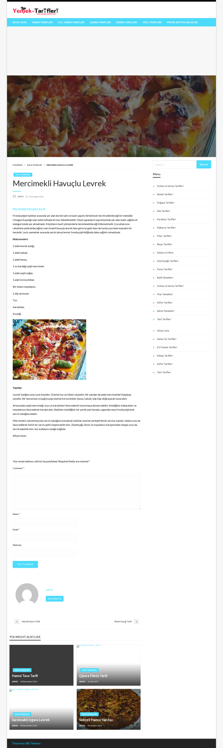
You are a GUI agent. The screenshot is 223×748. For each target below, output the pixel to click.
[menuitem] (19, 22)
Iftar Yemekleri (165, 294)
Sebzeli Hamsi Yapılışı (96, 720)
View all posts (55, 598)
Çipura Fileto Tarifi (93, 676)
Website (17, 545)
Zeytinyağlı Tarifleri (167, 260)
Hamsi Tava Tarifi (25, 676)
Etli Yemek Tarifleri (71, 22)
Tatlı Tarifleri (152, 22)
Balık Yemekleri (34, 165)
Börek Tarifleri (126, 22)
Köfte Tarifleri (164, 302)
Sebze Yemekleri (165, 310)
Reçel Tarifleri (164, 244)
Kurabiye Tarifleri (166, 219)
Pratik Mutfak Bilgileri (182, 22)
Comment (18, 468)
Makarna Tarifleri (166, 227)
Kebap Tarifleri (42, 22)
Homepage (18, 165)
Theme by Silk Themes (26, 743)
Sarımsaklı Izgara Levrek (31, 720)
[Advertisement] (111, 51)
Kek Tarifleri (163, 210)
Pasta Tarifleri (164, 269)
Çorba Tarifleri (100, 22)
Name (16, 514)
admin (20, 196)
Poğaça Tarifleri (165, 202)
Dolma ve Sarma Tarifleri (170, 185)
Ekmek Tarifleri (165, 194)
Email (16, 529)
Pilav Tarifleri (164, 235)
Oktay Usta (19, 22)
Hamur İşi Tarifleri (166, 338)
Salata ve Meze (165, 252)
